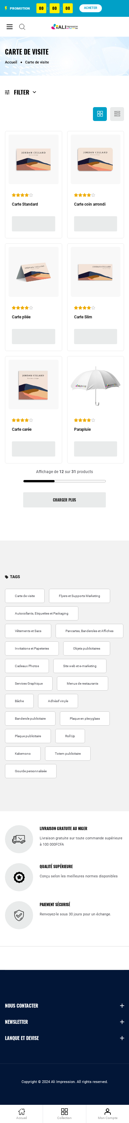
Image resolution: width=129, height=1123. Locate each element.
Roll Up (70, 736)
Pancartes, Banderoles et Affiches (89, 631)
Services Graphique (29, 683)
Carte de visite (25, 596)
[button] (22, 195)
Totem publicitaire (68, 753)
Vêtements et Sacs (28, 631)
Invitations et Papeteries (32, 648)
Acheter (90, 8)
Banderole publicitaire (30, 718)
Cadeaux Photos (27, 666)
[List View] (117, 114)
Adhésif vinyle (58, 701)
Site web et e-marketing (80, 666)
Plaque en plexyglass (85, 718)
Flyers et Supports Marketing (79, 596)
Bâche (19, 701)
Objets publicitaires (86, 648)
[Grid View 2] (100, 114)
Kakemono (23, 753)
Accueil (11, 62)
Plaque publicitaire (28, 736)
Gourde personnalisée (31, 771)
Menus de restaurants (82, 683)
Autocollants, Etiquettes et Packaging (41, 613)
